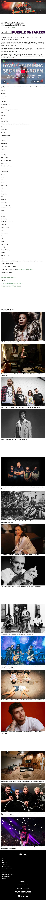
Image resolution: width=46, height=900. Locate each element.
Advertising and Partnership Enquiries (8, 874)
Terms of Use (4, 864)
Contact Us (4, 878)
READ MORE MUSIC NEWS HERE (8, 277)
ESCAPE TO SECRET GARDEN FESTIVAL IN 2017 (12, 283)
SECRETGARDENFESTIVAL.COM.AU (25, 269)
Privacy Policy (4, 862)
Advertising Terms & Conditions (7, 868)
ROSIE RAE (9, 275)
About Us (3, 860)
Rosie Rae (14, 27)
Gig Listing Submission (6, 876)
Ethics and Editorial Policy (6, 866)
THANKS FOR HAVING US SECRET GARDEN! (11, 286)
